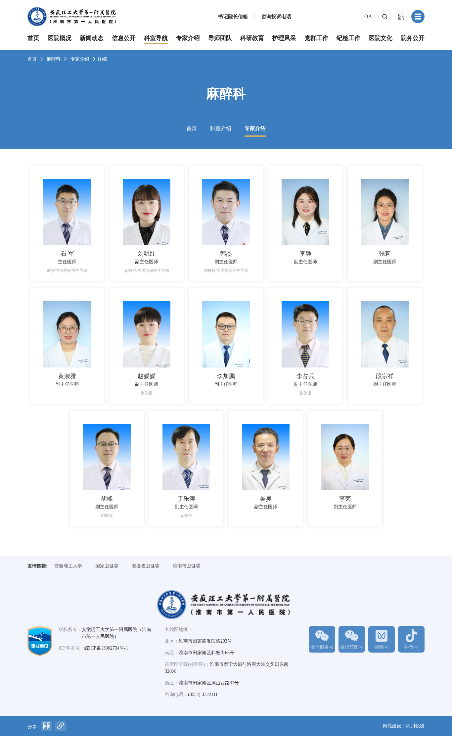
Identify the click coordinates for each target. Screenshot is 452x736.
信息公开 (124, 38)
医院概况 (59, 38)
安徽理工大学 (68, 566)
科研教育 (252, 38)
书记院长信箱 (233, 16)
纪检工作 (348, 38)
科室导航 (156, 38)
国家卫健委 (106, 566)
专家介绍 (188, 38)
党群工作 (316, 38)
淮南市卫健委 (187, 566)
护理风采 (284, 38)
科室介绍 (220, 128)
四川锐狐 (415, 725)
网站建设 (392, 725)
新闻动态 (92, 38)
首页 (33, 38)
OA (368, 16)
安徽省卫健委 (145, 566)
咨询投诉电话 (276, 16)
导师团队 (220, 38)
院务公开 (413, 38)
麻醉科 (54, 59)
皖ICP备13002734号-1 (106, 648)
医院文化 (380, 38)
